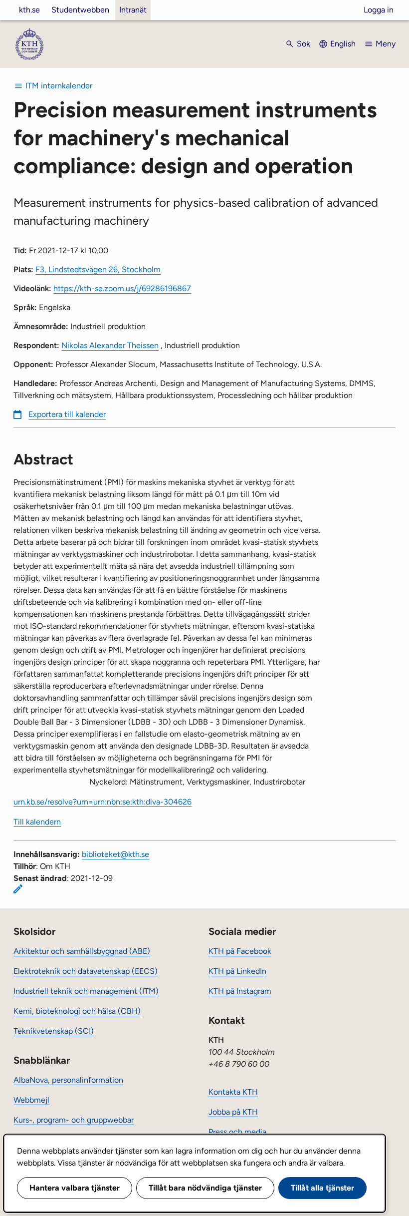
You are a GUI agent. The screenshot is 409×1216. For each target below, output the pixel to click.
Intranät (133, 9)
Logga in (379, 9)
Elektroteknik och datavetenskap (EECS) (85, 971)
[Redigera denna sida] (17, 888)
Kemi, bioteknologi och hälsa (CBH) (77, 1011)
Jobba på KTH (233, 1112)
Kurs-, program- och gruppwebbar (73, 1120)
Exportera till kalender (67, 414)
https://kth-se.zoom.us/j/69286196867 (122, 288)
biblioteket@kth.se (115, 854)
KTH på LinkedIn (237, 971)
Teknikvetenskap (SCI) (53, 1031)
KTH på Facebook (239, 951)
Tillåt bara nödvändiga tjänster (205, 1188)
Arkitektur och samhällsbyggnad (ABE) (81, 951)
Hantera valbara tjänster (74, 1188)
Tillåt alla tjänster (322, 1188)
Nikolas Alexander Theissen (110, 345)
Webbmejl (31, 1100)
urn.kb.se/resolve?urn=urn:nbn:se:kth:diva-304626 (102, 802)
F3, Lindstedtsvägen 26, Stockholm (98, 269)
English (343, 43)
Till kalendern (37, 821)
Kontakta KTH (233, 1092)
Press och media (237, 1132)
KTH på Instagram (239, 991)
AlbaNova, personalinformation (68, 1080)
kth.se (29, 9)
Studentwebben (80, 9)
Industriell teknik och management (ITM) (86, 991)
